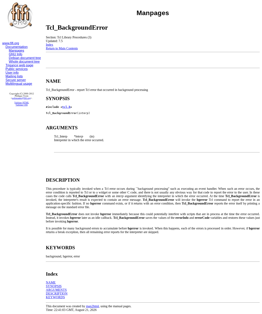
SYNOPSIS (54, 286)
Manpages (16, 50)
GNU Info (15, 54)
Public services (17, 69)
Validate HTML (21, 103)
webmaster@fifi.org (21, 98)
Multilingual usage (19, 83)
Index (49, 44)
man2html (92, 306)
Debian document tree (25, 58)
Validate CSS (22, 105)
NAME (51, 282)
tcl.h (66, 106)
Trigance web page (19, 65)
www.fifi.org (10, 43)
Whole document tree (24, 61)
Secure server (16, 80)
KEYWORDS (55, 297)
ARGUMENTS (56, 290)
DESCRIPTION (57, 293)
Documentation (17, 47)
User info (12, 72)
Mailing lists (14, 76)
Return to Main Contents (62, 48)
